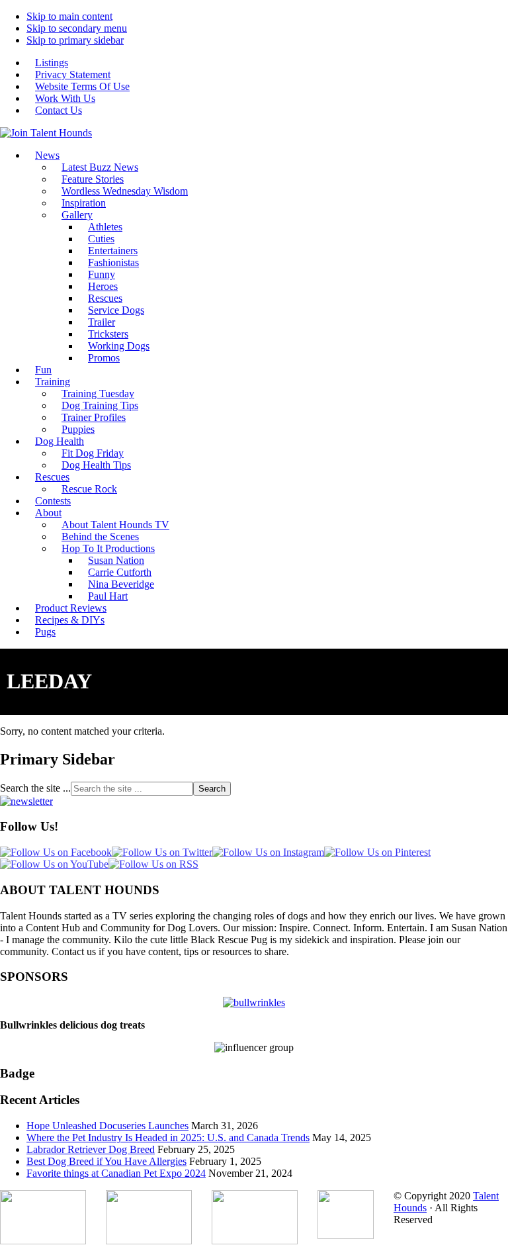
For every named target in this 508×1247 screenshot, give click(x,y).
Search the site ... (35, 788)
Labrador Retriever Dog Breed (90, 1149)
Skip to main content (69, 16)
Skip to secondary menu (76, 28)
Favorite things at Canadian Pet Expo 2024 (116, 1173)
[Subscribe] (26, 801)
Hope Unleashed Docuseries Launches (107, 1125)
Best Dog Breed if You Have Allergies (106, 1161)
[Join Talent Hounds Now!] (46, 132)
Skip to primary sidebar (75, 40)
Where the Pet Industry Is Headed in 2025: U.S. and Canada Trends (168, 1137)
